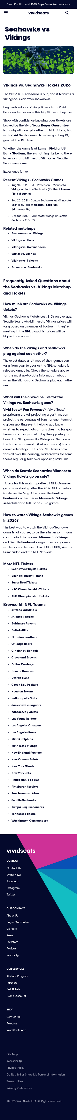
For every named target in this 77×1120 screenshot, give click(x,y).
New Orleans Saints (25, 759)
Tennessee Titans (23, 813)
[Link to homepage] (38, 12)
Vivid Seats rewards (25, 135)
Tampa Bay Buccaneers (27, 807)
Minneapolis (20, 209)
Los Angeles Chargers (26, 725)
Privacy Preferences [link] (19, 1088)
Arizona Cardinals (24, 609)
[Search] (67, 13)
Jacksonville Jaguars (26, 705)
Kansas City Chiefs (24, 711)
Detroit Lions (20, 677)
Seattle (25, 193)
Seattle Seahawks (23, 542)
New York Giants (22, 766)
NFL (49, 112)
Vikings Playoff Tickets (27, 575)
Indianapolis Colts (24, 698)
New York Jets (21, 773)
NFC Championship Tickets (30, 589)
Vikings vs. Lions (22, 240)
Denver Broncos (22, 671)
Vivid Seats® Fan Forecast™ (25, 410)
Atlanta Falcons (22, 616)
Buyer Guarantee (55, 125)
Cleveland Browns (24, 657)
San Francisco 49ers (25, 793)
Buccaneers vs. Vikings (27, 233)
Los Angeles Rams (23, 732)
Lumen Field (47, 148)
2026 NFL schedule (24, 94)
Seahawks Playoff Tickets (29, 569)
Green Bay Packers (24, 684)
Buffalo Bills (19, 630)
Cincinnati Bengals (24, 650)
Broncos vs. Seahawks (26, 267)
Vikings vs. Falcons (24, 260)
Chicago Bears (21, 643)
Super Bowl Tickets (24, 582)
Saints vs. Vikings (23, 253)
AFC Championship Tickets (30, 596)
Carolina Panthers (24, 637)
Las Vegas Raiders (24, 718)
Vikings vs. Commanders (28, 247)
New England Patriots (26, 752)
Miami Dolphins (22, 739)
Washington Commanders (29, 820)
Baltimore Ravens (23, 623)
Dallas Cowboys (22, 664)
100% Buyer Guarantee (43, 4)
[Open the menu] (5, 12)
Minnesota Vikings (53, 537)
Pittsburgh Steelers (24, 786)
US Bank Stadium (45, 204)
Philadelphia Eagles (25, 779)
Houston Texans (22, 691)
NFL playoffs (35, 331)
